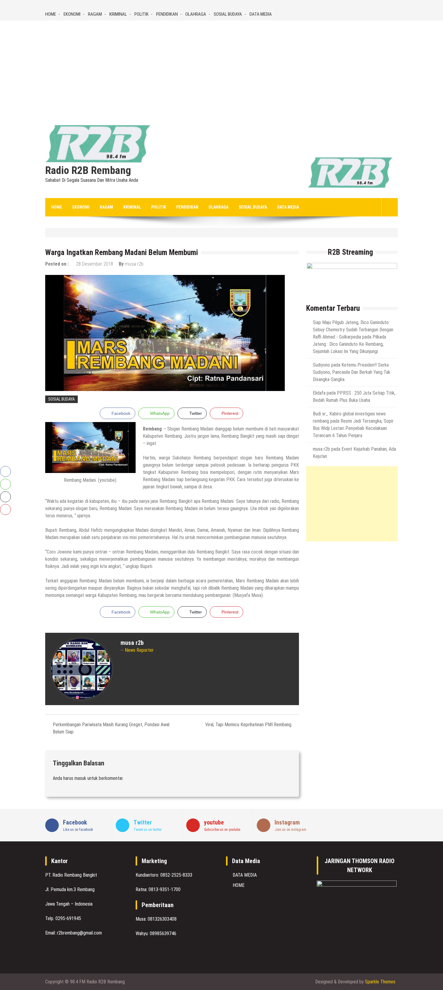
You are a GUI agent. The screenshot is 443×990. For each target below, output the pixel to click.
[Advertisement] (221, 66)
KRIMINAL (118, 14)
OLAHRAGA (195, 14)
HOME (50, 14)
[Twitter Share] (5, 496)
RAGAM (95, 14)
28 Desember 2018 (94, 264)
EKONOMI (72, 14)
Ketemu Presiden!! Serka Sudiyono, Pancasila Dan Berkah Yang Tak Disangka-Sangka (351, 372)
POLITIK (141, 14)
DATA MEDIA (261, 14)
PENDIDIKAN (167, 14)
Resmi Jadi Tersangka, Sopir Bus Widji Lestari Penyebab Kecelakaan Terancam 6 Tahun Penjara (353, 428)
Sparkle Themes (380, 982)
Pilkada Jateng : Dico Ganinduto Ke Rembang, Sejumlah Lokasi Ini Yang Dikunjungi (349, 344)
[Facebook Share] (5, 471)
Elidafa (319, 393)
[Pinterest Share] (5, 509)
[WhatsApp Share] (5, 484)
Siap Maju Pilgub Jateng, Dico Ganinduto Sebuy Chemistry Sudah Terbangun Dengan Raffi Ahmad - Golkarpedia (353, 330)
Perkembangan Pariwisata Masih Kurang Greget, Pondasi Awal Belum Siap (111, 728)
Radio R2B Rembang (88, 171)
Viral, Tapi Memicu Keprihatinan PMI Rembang (248, 724)
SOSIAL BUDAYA (228, 14)
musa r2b (134, 264)
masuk (80, 778)
